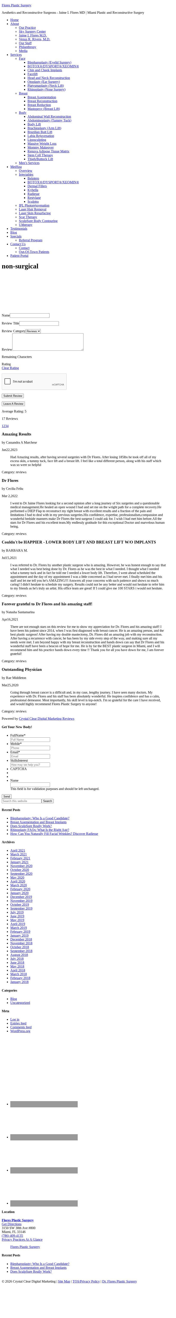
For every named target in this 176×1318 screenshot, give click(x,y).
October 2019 (19, 904)
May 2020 (17, 877)
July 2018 (17, 958)
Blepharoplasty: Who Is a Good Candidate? (39, 818)
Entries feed (18, 1023)
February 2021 (20, 858)
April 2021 (17, 850)
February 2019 (20, 931)
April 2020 (17, 881)
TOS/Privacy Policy (86, 1281)
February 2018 (20, 978)
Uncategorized (20, 1002)
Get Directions (11, 1224)
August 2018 (19, 955)
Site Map (64, 1281)
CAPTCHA (18, 769)
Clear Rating (10, 368)
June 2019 (17, 916)
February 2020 (20, 889)
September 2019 (21, 908)
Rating (6, 364)
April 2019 (17, 924)
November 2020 (21, 866)
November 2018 (21, 943)
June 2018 (17, 962)
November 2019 (21, 901)
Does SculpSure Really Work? (31, 826)
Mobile (16, 744)
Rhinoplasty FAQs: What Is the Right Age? (39, 830)
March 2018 (18, 974)
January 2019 (19, 935)
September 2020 (21, 873)
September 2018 (21, 951)
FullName (18, 735)
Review (7, 349)
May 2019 (17, 920)
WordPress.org (20, 1031)
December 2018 (21, 939)
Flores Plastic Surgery (16, 5)
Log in (14, 1019)
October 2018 (19, 947)
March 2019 (18, 928)
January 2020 (19, 893)
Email (15, 752)
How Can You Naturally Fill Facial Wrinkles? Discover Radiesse (54, 834)
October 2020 (19, 870)
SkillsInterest (19, 760)
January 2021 (19, 862)
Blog (13, 999)
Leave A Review (13, 403)
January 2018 (19, 982)
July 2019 (17, 912)
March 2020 (18, 885)
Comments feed (21, 1027)
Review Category (14, 331)
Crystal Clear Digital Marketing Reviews (46, 718)
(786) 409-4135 (12, 1235)
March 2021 (18, 854)
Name (6, 315)
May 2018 (17, 966)
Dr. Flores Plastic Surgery (119, 1281)
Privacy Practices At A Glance (22, 1239)
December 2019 (21, 897)
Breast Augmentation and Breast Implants (38, 822)
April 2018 (17, 970)
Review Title (10, 323)
